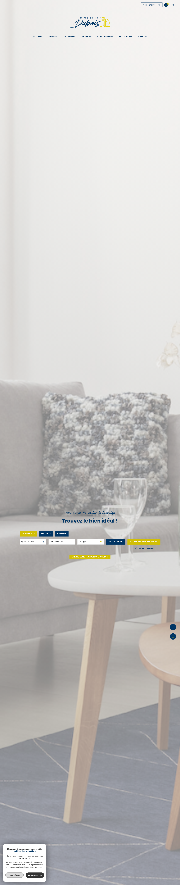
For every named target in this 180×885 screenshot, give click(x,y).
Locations (69, 37)
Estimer (61, 533)
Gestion (86, 37)
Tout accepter (35, 875)
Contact (144, 37)
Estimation (126, 37)
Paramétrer (14, 875)
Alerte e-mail (105, 37)
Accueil (38, 37)
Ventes (53, 37)
